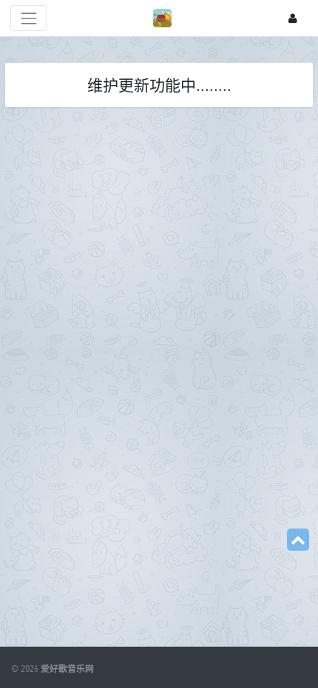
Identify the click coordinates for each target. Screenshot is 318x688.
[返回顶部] (298, 540)
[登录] (292, 18)
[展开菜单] (28, 18)
